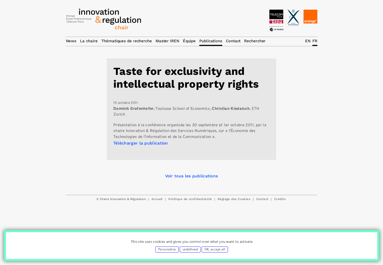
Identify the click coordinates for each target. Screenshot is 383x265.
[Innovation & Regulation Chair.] (103, 20)
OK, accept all (215, 249)
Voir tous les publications (191, 175)
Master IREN (167, 41)
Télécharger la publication (140, 143)
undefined (190, 249)
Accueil (157, 199)
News (71, 41)
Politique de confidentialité (190, 199)
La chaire (89, 41)
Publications (210, 41)
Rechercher (254, 41)
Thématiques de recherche (126, 41)
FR (314, 41)
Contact (262, 199)
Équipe (189, 41)
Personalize (167, 249)
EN (308, 41)
